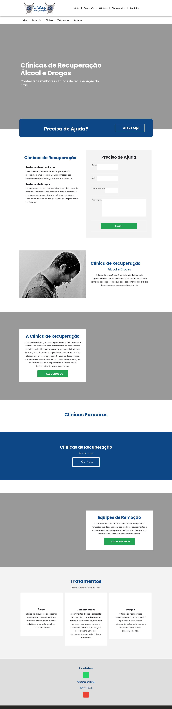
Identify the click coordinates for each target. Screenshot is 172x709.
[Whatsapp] (86, 675)
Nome (94, 165)
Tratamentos (118, 8)
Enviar (118, 226)
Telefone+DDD (98, 188)
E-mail (94, 177)
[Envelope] (86, 695)
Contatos (134, 8)
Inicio (76, 8)
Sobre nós (89, 8)
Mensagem (96, 200)
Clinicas (103, 8)
